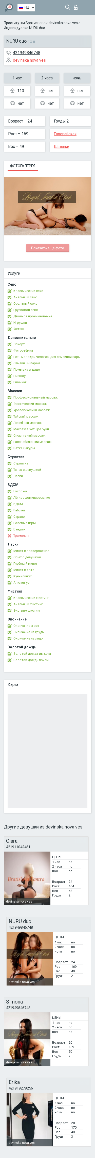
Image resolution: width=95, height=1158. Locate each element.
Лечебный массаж (27, 423)
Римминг (19, 382)
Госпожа (20, 491)
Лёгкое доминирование (31, 497)
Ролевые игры (24, 523)
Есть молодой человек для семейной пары (47, 357)
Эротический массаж (30, 404)
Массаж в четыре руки (31, 429)
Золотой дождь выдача (32, 653)
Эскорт (19, 344)
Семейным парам (26, 363)
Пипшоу (19, 376)
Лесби (18, 476)
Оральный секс (25, 303)
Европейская (65, 134)
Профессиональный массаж (35, 397)
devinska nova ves (63, 23)
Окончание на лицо (28, 638)
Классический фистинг (31, 598)
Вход (77, 6)
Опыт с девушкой (27, 557)
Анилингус (21, 582)
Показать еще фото (47, 248)
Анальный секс (25, 297)
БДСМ (18, 504)
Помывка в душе (26, 369)
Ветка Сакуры (24, 448)
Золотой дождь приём (31, 660)
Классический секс (28, 291)
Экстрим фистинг (27, 610)
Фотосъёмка (23, 350)
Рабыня (19, 510)
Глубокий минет (25, 563)
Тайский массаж (25, 416)
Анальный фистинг (28, 604)
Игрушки (20, 322)
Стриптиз (20, 463)
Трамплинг (21, 536)
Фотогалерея (22, 166)
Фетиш (18, 329)
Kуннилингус (22, 576)
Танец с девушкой (27, 470)
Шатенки (61, 146)
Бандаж (19, 529)
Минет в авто (23, 570)
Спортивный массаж (29, 435)
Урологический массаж (31, 410)
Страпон (20, 516)
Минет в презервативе (31, 551)
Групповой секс (25, 310)
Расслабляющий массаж (32, 442)
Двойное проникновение (32, 316)
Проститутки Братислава (25, 23)
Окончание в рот (26, 626)
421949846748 (26, 52)
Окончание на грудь (28, 632)
